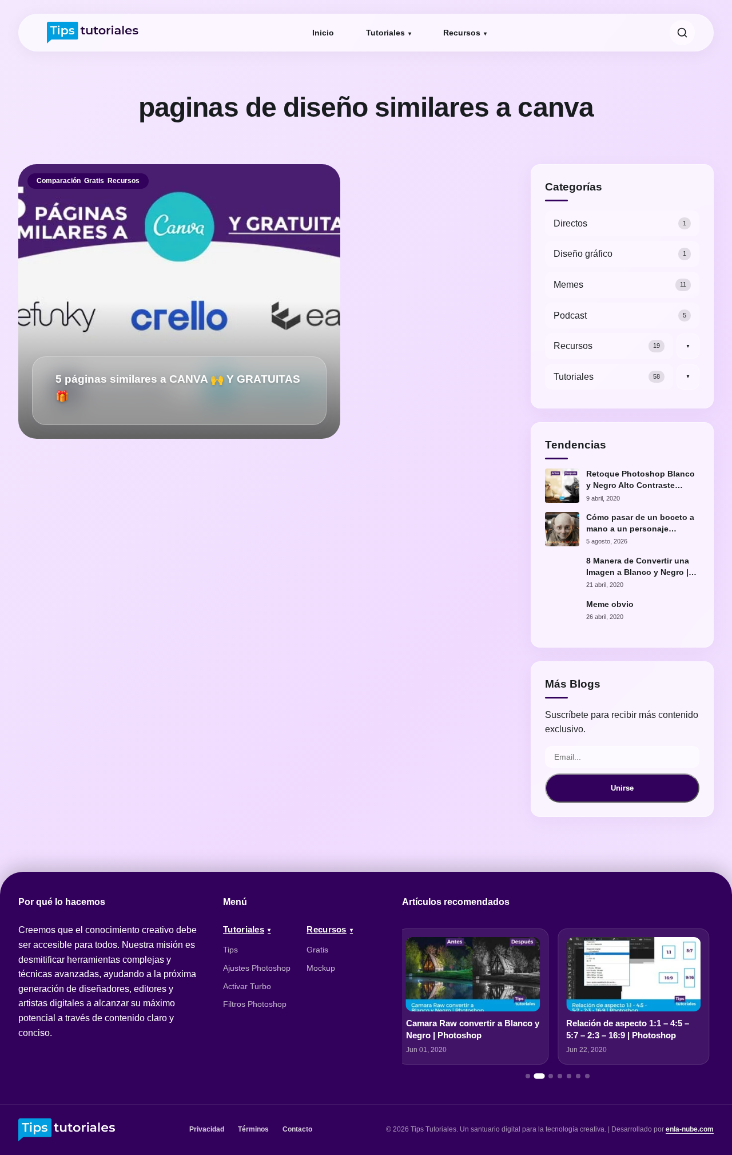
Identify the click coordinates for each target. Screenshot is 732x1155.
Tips (230, 949)
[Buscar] (682, 32)
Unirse (622, 788)
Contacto (297, 1129)
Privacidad (206, 1129)
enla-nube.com (690, 1129)
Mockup (321, 968)
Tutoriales (385, 32)
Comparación (59, 181)
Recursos (461, 32)
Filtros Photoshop (255, 1004)
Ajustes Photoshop (257, 968)
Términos (253, 1129)
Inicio (323, 32)
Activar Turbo (247, 986)
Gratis (94, 181)
